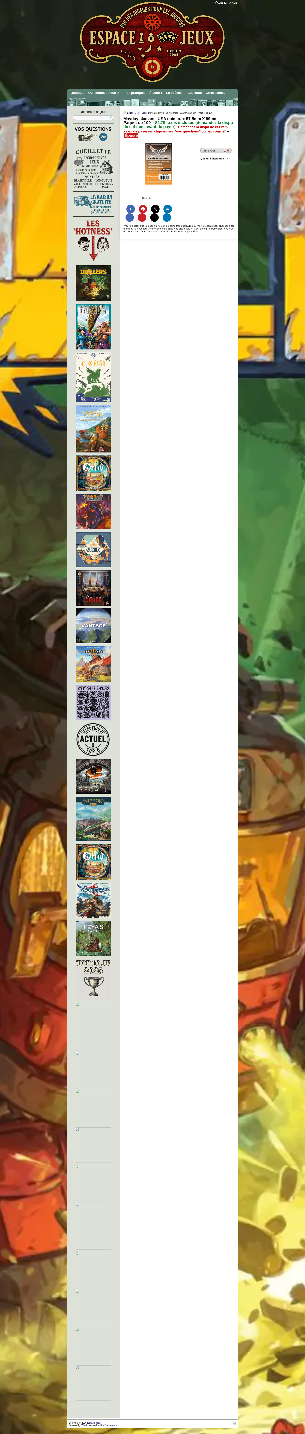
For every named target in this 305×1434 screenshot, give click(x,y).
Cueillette (194, 93)
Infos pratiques (134, 93)
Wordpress (86, 1425)
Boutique (77, 93)
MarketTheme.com (107, 1425)
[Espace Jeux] (152, 42)
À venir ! (155, 93)
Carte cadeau (216, 93)
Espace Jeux (133, 113)
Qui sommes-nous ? (103, 93)
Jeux (144, 113)
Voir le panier (227, 3)
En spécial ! (175, 93)
